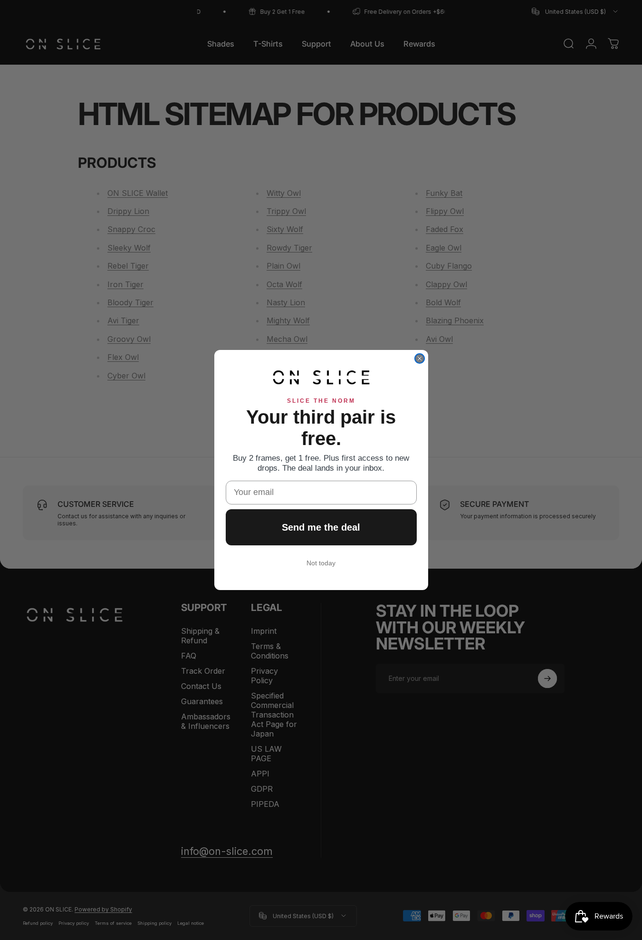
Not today (321, 563)
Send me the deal (321, 527)
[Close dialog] (419, 358)
